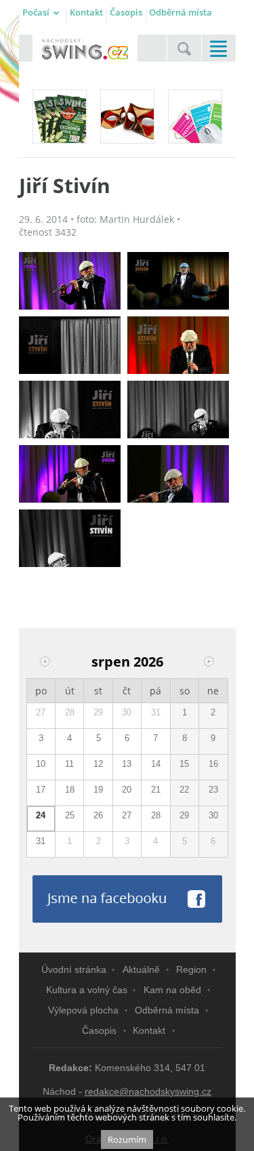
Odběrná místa (180, 12)
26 (98, 815)
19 (98, 789)
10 (40, 764)
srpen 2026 (127, 661)
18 (70, 789)
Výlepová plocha (83, 1010)
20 (126, 789)
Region (191, 969)
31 (156, 712)
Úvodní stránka (73, 969)
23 (213, 789)
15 (184, 764)
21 (156, 789)
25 (70, 815)
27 (40, 712)
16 (213, 764)
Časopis (126, 12)
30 (126, 712)
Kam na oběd (172, 989)
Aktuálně (141, 969)
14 (156, 764)
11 (69, 764)
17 (40, 789)
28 (70, 712)
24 (40, 815)
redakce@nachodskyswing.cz (148, 1091)
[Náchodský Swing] (85, 50)
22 (184, 789)
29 (98, 712)
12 (98, 764)
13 (126, 764)
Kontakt (86, 12)
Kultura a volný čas (86, 989)
